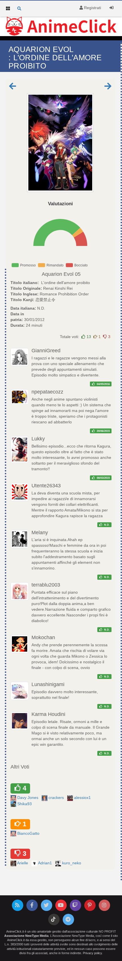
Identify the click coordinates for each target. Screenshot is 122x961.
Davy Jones (28, 797)
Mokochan (43, 637)
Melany (39, 532)
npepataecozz (47, 392)
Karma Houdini (48, 714)
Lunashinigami (47, 684)
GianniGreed (45, 350)
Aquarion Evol (57, 274)
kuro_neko (72, 863)
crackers (57, 797)
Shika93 (25, 803)
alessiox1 (83, 797)
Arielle (23, 863)
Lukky (38, 439)
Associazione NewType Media (26, 935)
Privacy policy (92, 953)
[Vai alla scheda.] (60, 142)
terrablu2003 (45, 585)
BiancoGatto (29, 833)
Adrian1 (45, 863)
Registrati (92, 7)
